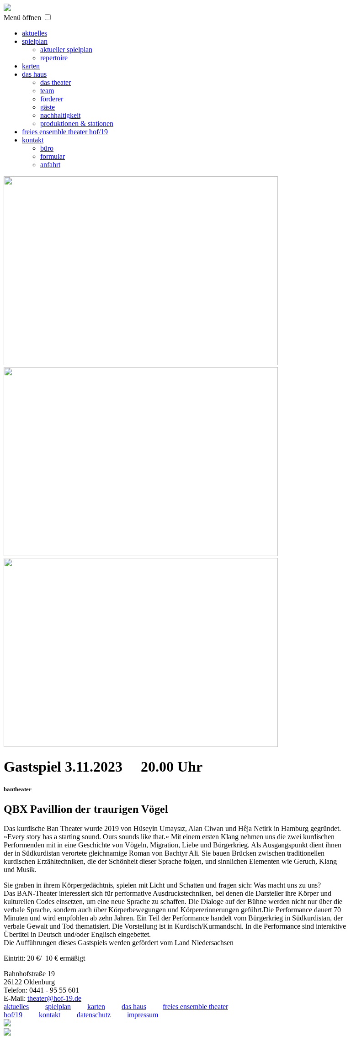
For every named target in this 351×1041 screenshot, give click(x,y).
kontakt (49, 1015)
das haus (134, 1006)
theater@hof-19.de (54, 998)
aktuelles (16, 1006)
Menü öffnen (22, 17)
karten (96, 1006)
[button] (48, 17)
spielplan (58, 1006)
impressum (142, 1015)
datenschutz (94, 1015)
